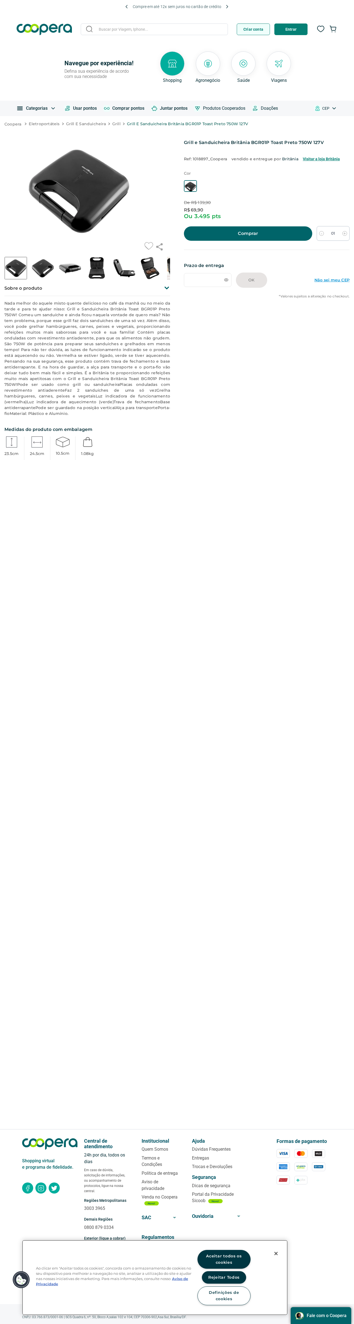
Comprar (248, 246)
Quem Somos (155, 1149)
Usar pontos (85, 108)
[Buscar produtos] (89, 29)
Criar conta (253, 29)
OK (251, 292)
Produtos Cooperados (224, 108)
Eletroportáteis (44, 123)
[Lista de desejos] (320, 32)
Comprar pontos (128, 108)
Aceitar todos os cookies (224, 1259)
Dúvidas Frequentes (211, 1149)
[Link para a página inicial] (14, 124)
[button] (190, 199)
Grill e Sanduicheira (86, 123)
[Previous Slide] (126, 6)
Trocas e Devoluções (212, 1166)
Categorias (37, 108)
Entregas (200, 1158)
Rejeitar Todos (224, 1277)
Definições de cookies (224, 1295)
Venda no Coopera (160, 1197)
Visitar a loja (321, 159)
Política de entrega (160, 1173)
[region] (155, 1277)
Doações (269, 108)
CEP (325, 108)
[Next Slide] (227, 6)
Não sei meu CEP (332, 293)
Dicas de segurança (211, 1185)
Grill (116, 123)
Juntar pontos (174, 108)
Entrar (290, 29)
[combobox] (154, 30)
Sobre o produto (23, 288)
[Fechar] (276, 1253)
